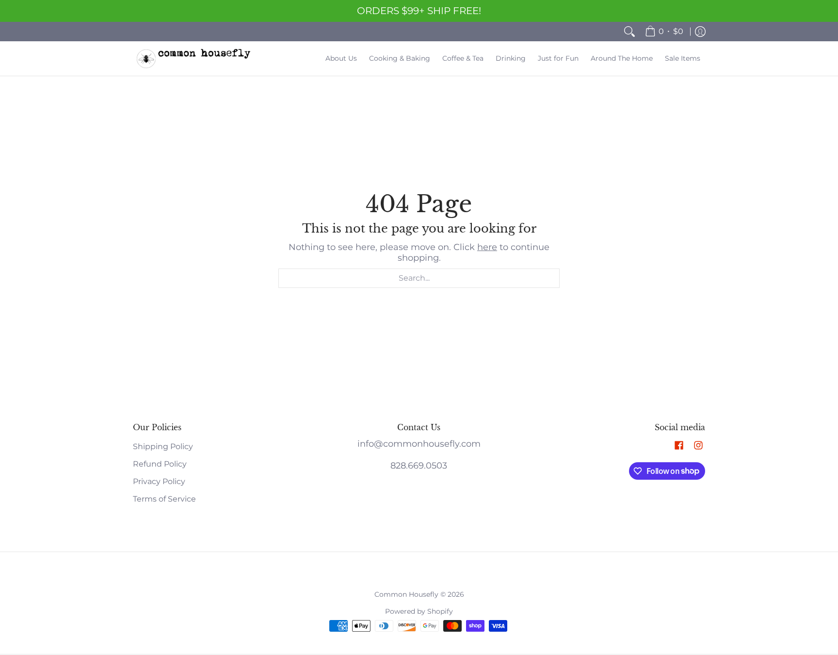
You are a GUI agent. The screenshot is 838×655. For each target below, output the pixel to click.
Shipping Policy (163, 446)
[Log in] (700, 31)
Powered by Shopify (419, 611)
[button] (679, 445)
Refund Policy (160, 464)
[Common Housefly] (193, 58)
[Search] (629, 31)
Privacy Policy (159, 481)
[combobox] (419, 278)
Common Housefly (406, 594)
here (487, 247)
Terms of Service (164, 499)
